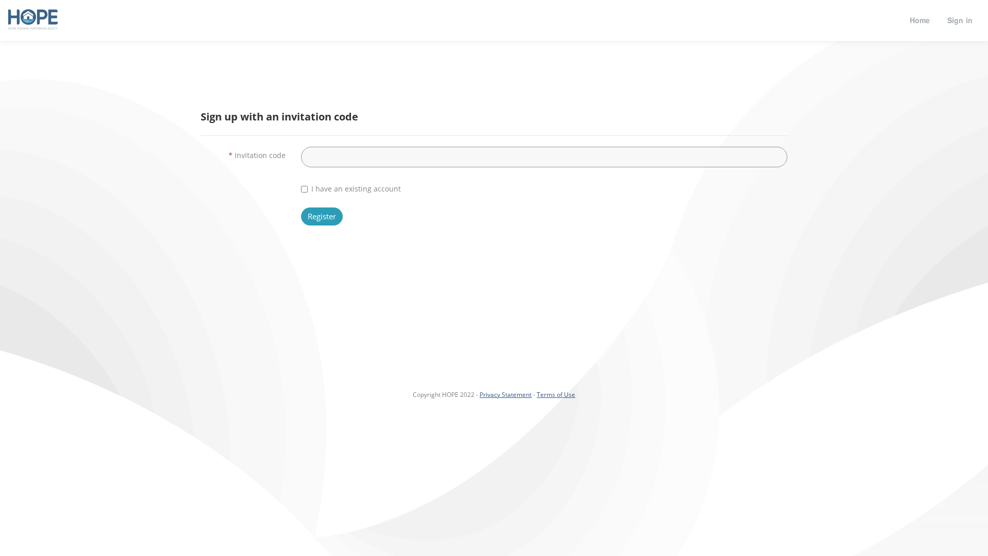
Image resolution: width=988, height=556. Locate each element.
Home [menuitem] (920, 20)
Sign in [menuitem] (960, 20)
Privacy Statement (506, 394)
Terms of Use (556, 394)
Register (322, 216)
